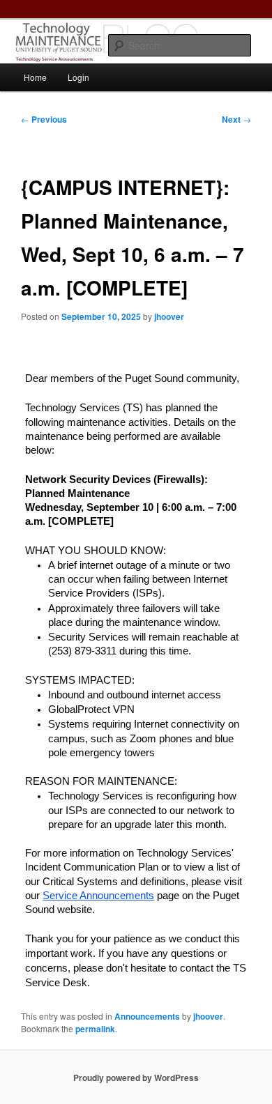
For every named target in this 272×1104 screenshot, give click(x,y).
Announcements (147, 1016)
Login (78, 77)
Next (236, 119)
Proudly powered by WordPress (136, 1077)
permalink (95, 1028)
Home (35, 77)
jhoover (169, 316)
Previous (44, 119)
